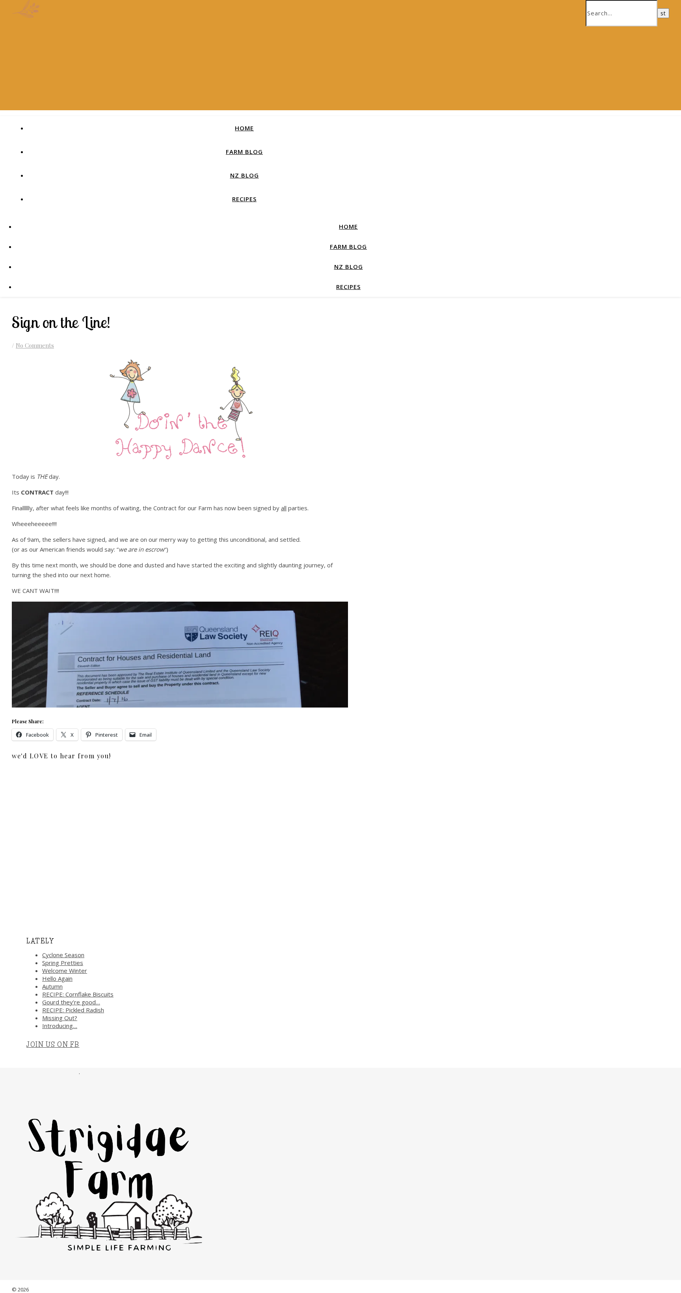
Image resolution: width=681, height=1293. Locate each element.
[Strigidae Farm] (25, 15)
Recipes (244, 199)
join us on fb (53, 1044)
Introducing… (59, 1026)
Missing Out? (59, 1018)
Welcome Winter (64, 970)
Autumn (52, 986)
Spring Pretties (62, 963)
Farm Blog (244, 152)
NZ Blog (244, 175)
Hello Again (57, 978)
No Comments (35, 345)
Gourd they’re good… (71, 1002)
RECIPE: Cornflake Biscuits (78, 994)
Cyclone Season (63, 955)
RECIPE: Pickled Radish (73, 1010)
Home (244, 128)
